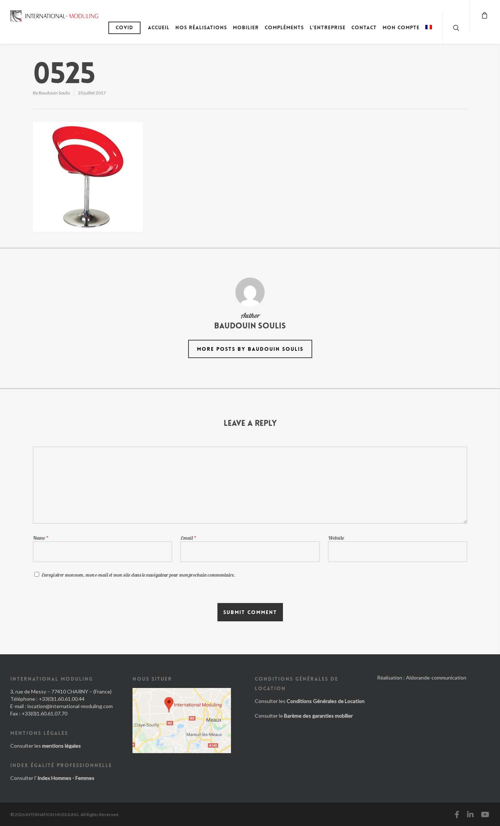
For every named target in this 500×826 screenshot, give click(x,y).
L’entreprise (328, 27)
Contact (364, 27)
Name (41, 538)
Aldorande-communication (436, 677)
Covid (124, 27)
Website (336, 538)
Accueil (158, 27)
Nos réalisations (201, 27)
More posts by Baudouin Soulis (250, 349)
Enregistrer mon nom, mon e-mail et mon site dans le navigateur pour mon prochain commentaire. (138, 575)
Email (188, 538)
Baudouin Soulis (54, 93)
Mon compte (401, 27)
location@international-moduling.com (70, 706)
